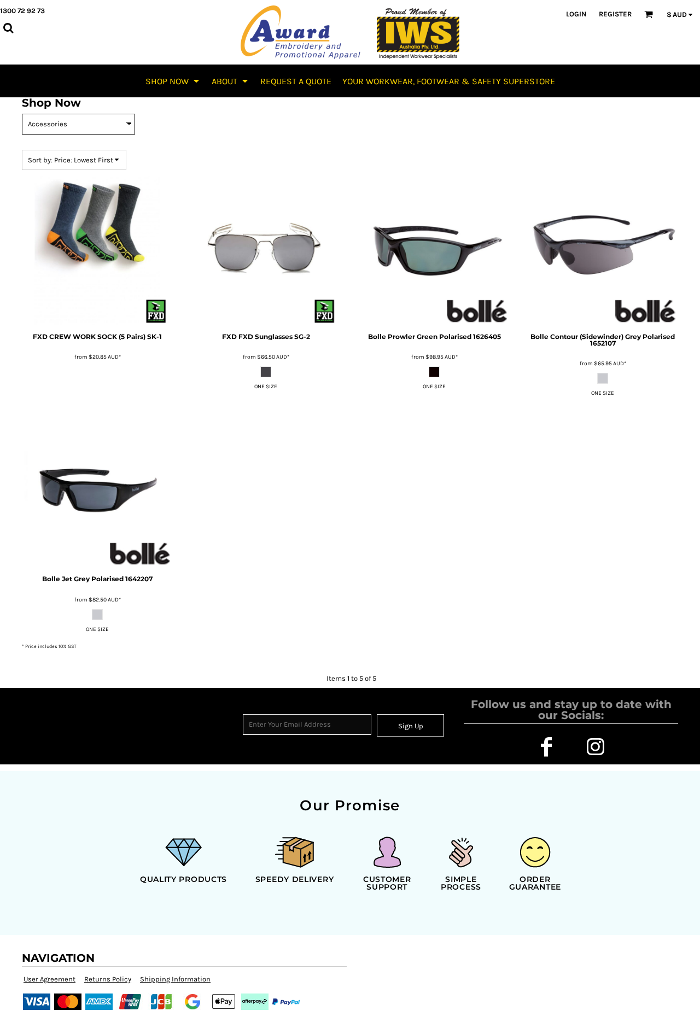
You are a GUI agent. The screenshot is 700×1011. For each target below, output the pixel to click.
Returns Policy (107, 979)
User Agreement (49, 979)
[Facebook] (546, 747)
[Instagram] (595, 747)
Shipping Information (175, 979)
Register (615, 14)
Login (576, 14)
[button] (173, 81)
